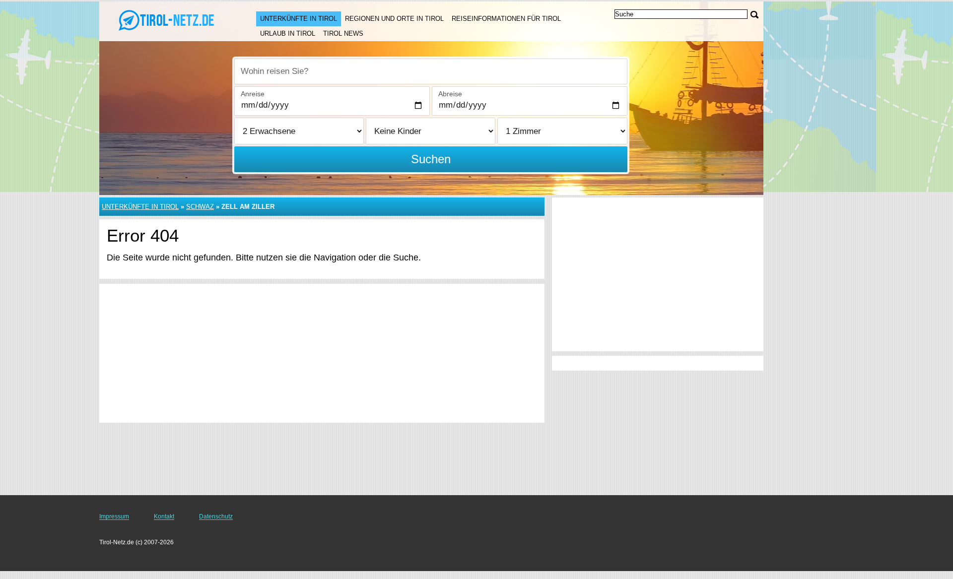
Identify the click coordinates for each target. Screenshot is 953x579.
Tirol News (343, 33)
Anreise (253, 94)
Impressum (114, 516)
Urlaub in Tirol (287, 33)
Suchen (431, 159)
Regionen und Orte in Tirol (394, 18)
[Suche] (754, 14)
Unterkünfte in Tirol (298, 18)
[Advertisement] (322, 353)
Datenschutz (216, 516)
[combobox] (431, 71)
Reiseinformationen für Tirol (506, 18)
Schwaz (200, 206)
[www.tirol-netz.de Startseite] (168, 20)
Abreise (450, 94)
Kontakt (164, 516)
